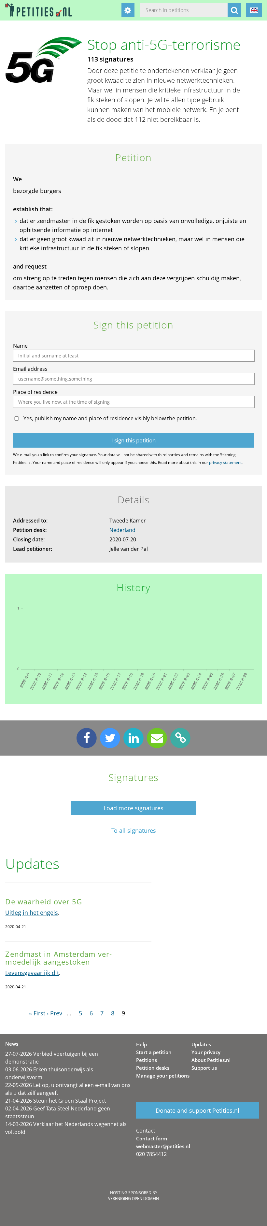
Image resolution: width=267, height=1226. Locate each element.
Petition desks (152, 1068)
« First (37, 1013)
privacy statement (225, 462)
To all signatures (133, 830)
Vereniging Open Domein (133, 1198)
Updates (201, 1044)
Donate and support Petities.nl (197, 1110)
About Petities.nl (211, 1060)
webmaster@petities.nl (163, 1146)
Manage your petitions (163, 1075)
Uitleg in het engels (31, 912)
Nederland (122, 530)
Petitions (146, 1060)
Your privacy (205, 1052)
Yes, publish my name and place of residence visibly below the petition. (110, 418)
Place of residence (35, 392)
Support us (204, 1068)
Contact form (151, 1138)
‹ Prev (54, 1013)
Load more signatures (133, 808)
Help (141, 1044)
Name (20, 345)
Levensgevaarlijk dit (32, 973)
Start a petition (154, 1052)
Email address (30, 368)
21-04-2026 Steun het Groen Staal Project (55, 1100)
